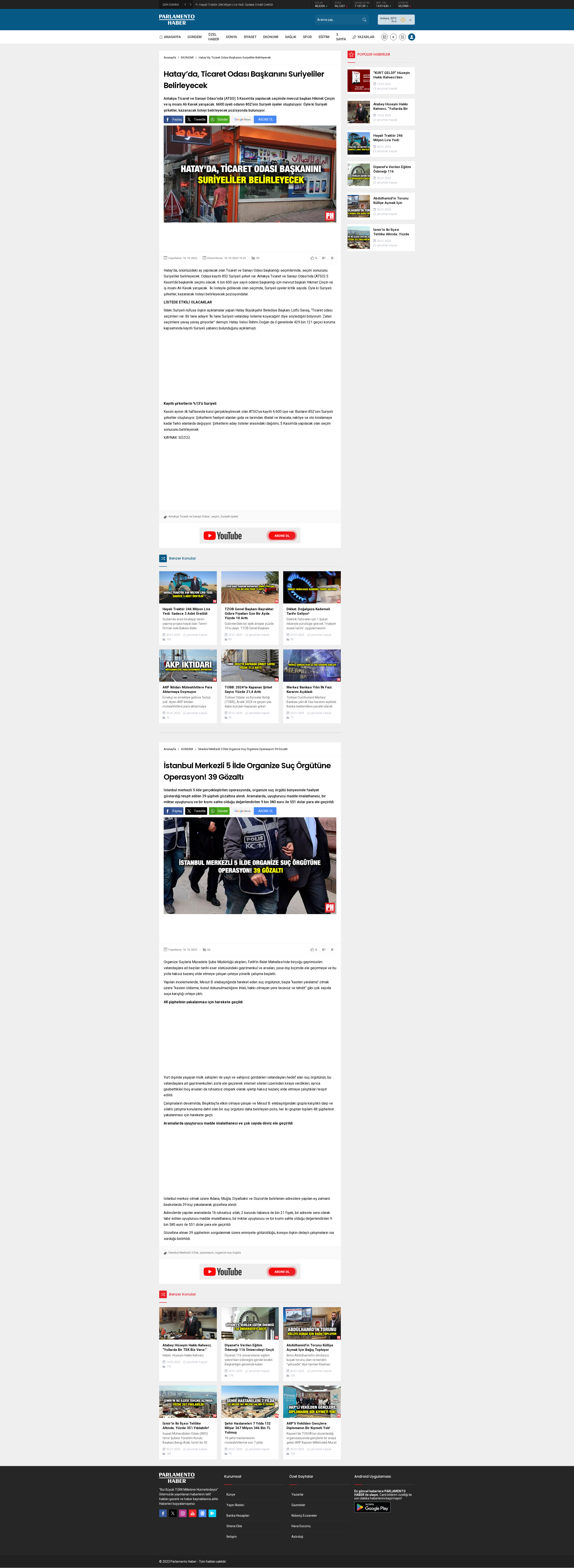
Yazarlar (297, 1494)
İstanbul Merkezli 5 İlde (183, 1252)
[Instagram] (183, 1513)
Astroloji (297, 1536)
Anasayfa (170, 57)
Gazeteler (298, 1505)
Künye (230, 1494)
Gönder (223, 119)
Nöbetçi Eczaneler (304, 1515)
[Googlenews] (202, 1513)
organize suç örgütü (228, 1252)
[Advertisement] (250, 237)
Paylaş (177, 119)
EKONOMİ (187, 57)
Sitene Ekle (234, 1526)
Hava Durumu (301, 1526)
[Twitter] (173, 1513)
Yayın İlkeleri (235, 1505)
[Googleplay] (212, 1513)
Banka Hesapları (237, 1515)
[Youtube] (192, 1513)
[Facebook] (163, 1513)
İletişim (231, 1536)
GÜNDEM (187, 749)
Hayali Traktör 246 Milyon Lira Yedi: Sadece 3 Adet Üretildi (236, 4)
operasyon (207, 1252)
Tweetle (200, 119)
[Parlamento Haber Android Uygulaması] (372, 1512)
